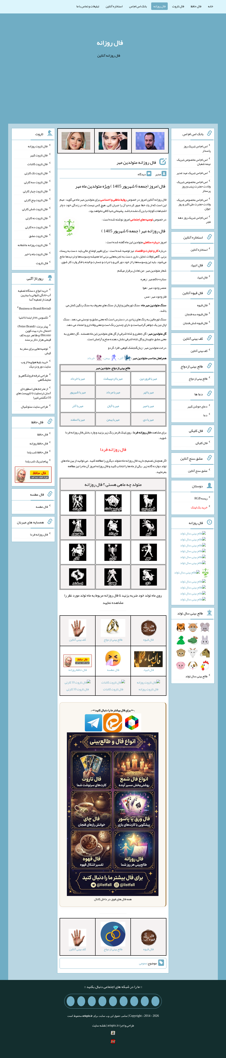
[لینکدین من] (71, 1001)
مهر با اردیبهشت (113, 378)
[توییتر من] (102, 1001)
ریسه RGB (200, 498)
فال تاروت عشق (38, 236)
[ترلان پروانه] (113, 142)
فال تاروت (178, 6)
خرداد (91, 358)
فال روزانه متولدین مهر (136, 162)
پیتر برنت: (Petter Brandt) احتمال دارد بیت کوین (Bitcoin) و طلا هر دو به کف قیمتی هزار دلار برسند (34, 333)
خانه (210, 6)
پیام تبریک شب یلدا (36, 461)
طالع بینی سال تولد (196, 676)
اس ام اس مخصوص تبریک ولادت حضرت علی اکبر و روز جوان (194, 204)
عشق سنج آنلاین (197, 470)
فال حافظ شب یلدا (37, 452)
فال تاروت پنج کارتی (36, 200)
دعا (205, 415)
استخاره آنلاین (114, 6)
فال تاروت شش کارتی (35, 209)
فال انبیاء (202, 277)
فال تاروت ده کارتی (36, 227)
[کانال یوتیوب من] (81, 1001)
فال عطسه (42, 507)
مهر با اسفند (77, 419)
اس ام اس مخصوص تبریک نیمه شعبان (194, 161)
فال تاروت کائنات (113, 689)
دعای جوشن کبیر (197, 406)
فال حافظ (196, 6)
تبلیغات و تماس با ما (87, 6)
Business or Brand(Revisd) (35, 308)
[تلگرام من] (145, 1001)
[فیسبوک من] (134, 1001)
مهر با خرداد (77, 378)
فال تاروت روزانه (148, 689)
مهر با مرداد (113, 392)
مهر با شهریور (78, 392)
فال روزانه (159, 6)
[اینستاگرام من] (124, 1001)
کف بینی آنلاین (199, 351)
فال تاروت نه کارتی (37, 218)
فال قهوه (202, 305)
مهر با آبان (113, 406)
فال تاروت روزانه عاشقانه (33, 245)
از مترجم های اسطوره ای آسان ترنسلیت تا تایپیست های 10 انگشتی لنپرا (33, 393)
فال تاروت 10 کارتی (77, 689)
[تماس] (113, 1001)
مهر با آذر (77, 406)
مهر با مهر (148, 406)
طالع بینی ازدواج (198, 378)
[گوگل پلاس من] (92, 1001)
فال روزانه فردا (39, 534)
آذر (121, 358)
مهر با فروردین (148, 378)
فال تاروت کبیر (39, 155)
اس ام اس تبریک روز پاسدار (197, 148)
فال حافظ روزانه (39, 443)
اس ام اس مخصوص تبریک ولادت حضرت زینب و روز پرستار (194, 186)
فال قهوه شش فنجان (195, 323)
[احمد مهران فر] (150, 142)
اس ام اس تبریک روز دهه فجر (194, 219)
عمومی (143, 963)
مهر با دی (148, 419)
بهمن (107, 358)
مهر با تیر (148, 392)
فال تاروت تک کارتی (36, 173)
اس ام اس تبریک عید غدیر (192, 173)
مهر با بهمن (113, 419)
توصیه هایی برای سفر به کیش (35, 350)
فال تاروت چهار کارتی (35, 191)
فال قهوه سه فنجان (196, 314)
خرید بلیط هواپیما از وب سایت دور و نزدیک (36, 364)
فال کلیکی (201, 443)
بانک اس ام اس (138, 6)
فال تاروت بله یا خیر (36, 254)
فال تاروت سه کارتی (36, 182)
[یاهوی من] (155, 1001)
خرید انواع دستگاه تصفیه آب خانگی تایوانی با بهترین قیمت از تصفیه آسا (34, 294)
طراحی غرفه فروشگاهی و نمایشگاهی (35, 377)
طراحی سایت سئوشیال (34, 406)
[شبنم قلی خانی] (76, 142)
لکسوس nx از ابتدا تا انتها (33, 317)
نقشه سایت (99, 1025)
